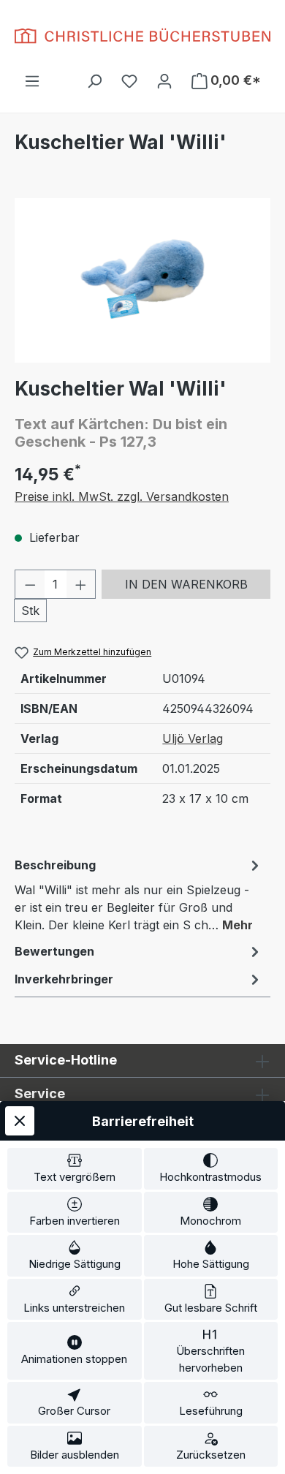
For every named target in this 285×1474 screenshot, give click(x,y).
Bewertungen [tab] (54, 951)
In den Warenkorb (186, 584)
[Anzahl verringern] (30, 584)
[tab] (139, 894)
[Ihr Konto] (164, 80)
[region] (142, 280)
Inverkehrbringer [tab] (64, 979)
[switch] (74, 1169)
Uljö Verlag (192, 738)
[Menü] (32, 80)
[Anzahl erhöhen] (81, 584)
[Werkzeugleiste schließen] (19, 1120)
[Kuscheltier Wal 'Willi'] (142, 280)
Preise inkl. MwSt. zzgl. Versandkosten (122, 496)
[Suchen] (94, 80)
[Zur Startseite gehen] (142, 36)
